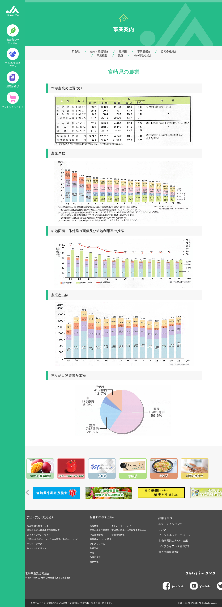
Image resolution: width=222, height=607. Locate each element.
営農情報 (94, 526)
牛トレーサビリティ (37, 548)
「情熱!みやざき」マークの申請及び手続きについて (52, 539)
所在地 (76, 51)
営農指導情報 (118, 535)
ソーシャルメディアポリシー (175, 535)
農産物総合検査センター (39, 526)
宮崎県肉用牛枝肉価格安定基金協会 (129, 530)
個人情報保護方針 (169, 552)
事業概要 (102, 55)
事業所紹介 (143, 51)
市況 (92, 553)
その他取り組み (143, 55)
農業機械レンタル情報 (101, 539)
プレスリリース (97, 544)
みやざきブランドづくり (39, 535)
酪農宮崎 (94, 548)
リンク (162, 529)
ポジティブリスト (35, 544)
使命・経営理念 (99, 51)
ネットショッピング (13, 107)
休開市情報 (95, 557)
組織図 (123, 51)
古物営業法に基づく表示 (173, 540)
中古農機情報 (96, 535)
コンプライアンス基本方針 (174, 546)
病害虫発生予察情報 (99, 530)
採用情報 (11, 86)
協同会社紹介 (169, 51)
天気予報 (94, 562)
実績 (120, 55)
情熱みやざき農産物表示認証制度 (43, 530)
